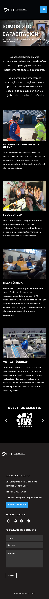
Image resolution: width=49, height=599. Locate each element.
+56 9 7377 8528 (18, 491)
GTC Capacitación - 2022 (24, 593)
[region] (24, 33)
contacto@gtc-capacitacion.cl (26, 497)
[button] (6, 420)
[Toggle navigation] (43, 9)
